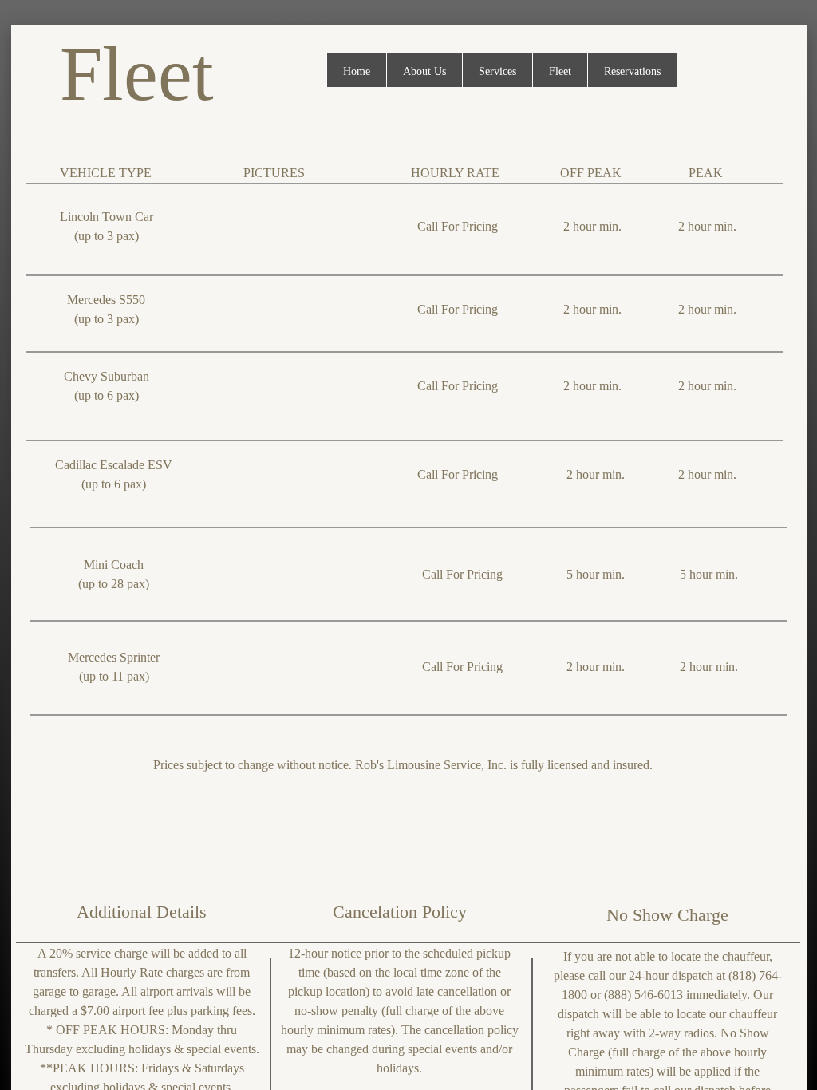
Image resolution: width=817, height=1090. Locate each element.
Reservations (632, 71)
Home (356, 71)
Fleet (560, 71)
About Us (424, 71)
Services (497, 71)
